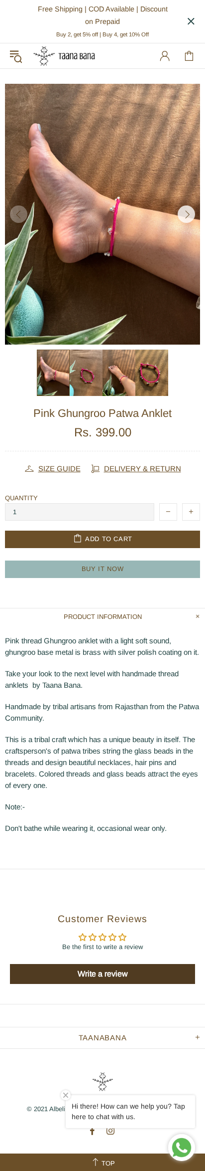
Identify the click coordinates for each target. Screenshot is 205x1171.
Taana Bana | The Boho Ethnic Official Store (64, 56)
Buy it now (103, 569)
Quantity (21, 498)
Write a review (103, 974)
